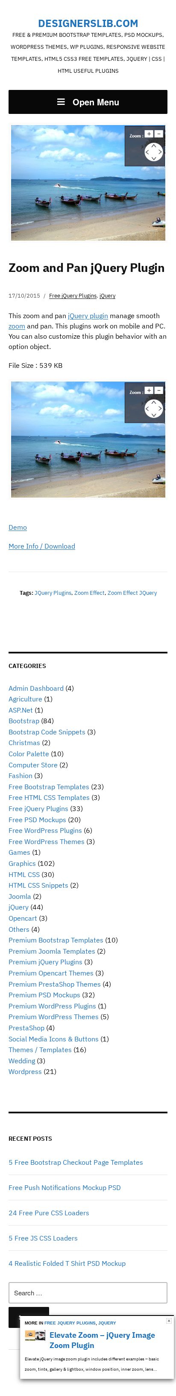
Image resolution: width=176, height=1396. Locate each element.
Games (19, 852)
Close (169, 1321)
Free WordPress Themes (47, 841)
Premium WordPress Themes (54, 1016)
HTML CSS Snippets (38, 885)
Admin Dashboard (36, 688)
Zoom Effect (89, 593)
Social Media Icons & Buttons (54, 1039)
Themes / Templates (40, 1049)
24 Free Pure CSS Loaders (49, 1212)
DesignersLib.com (88, 23)
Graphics (22, 863)
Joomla (20, 896)
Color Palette (29, 753)
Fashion (20, 775)
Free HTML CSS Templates (49, 797)
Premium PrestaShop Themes (55, 984)
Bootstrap (24, 720)
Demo (18, 527)
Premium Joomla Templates (52, 951)
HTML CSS (24, 874)
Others (19, 929)
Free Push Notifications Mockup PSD (65, 1187)
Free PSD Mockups (37, 819)
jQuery (19, 907)
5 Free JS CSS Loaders (43, 1238)
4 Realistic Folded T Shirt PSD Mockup (67, 1263)
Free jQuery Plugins (38, 808)
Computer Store (33, 765)
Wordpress (25, 1071)
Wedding (22, 1060)
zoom (17, 326)
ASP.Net (21, 710)
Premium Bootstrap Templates (56, 940)
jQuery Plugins (53, 593)
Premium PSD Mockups (44, 994)
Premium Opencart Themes (51, 973)
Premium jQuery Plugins (45, 962)
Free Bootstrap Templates (49, 786)
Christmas (24, 742)
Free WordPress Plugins (45, 830)
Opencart (23, 918)
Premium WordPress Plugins (52, 1006)
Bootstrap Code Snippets (47, 732)
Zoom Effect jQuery (132, 593)
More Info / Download (42, 546)
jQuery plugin (88, 315)
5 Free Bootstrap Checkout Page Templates (76, 1162)
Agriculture (25, 699)
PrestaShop (26, 1027)
